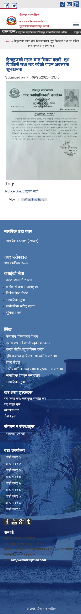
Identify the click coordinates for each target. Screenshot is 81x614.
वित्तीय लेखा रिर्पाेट (17, 293)
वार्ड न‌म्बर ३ (13, 470)
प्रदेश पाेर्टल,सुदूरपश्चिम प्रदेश (25, 349)
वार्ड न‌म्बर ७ (13, 496)
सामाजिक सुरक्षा (16, 300)
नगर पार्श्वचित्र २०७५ (16, 263)
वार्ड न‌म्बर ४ (13, 477)
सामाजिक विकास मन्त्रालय (23, 375)
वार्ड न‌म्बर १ (13, 457)
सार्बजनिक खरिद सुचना (20, 306)
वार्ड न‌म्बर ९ (13, 509)
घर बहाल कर (12, 404)
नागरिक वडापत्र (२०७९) (22, 241)
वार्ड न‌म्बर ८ (13, 503)
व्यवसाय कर (11, 410)
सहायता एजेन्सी (15, 434)
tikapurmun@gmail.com (28, 560)
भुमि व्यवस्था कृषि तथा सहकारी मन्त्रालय (31, 356)
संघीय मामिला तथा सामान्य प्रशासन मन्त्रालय (34, 369)
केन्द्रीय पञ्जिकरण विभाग (22, 336)
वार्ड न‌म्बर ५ (13, 483)
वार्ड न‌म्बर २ (13, 464)
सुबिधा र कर (13, 313)
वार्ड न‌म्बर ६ (13, 490)
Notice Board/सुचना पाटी (21, 191)
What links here (34, 199)
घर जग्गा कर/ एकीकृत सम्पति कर (25, 399)
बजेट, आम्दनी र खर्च (19, 280)
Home (6, 41)
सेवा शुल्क (10, 416)
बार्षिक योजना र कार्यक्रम (22, 287)
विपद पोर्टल (13, 362)
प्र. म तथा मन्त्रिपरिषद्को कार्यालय (28, 343)
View (13, 199)
